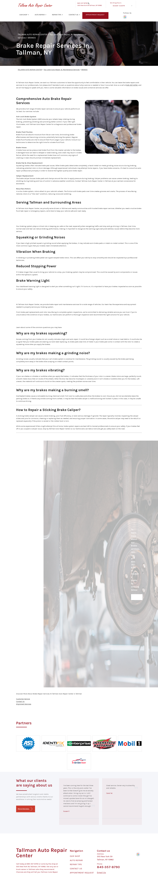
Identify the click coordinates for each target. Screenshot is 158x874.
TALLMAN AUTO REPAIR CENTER (32, 34)
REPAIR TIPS (56, 15)
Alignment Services (23, 704)
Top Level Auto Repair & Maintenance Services (62, 70)
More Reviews (24, 809)
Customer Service (23, 699)
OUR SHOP (23, 15)
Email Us (101, 873)
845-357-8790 (82, 3)
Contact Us (20, 701)
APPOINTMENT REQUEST (95, 15)
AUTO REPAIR (40, 15)
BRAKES (32, 38)
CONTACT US (73, 15)
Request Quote (137, 597)
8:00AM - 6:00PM (119, 6)
